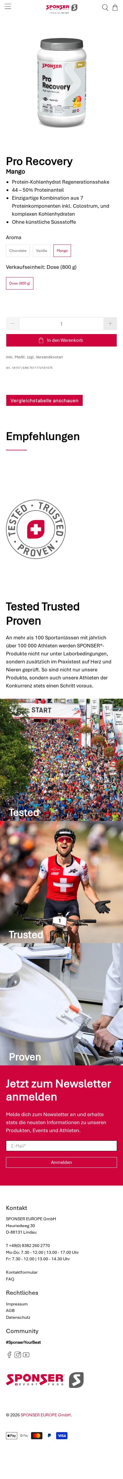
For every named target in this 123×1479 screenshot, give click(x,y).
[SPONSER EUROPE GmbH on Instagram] (17, 1356)
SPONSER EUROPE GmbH (46, 1415)
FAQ (10, 1279)
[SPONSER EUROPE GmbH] (61, 7)
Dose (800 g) (19, 283)
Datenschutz (18, 1317)
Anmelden (61, 1162)
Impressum (17, 1304)
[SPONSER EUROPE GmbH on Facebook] (9, 1356)
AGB (10, 1310)
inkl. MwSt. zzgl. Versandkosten (34, 357)
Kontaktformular (22, 1272)
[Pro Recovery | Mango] (61, 82)
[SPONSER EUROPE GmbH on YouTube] (26, 1356)
